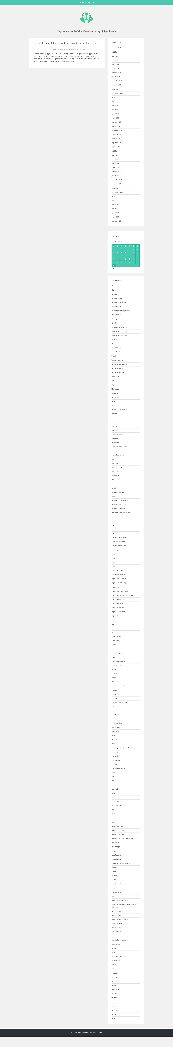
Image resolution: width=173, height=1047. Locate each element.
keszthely (115, 640)
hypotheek (115, 587)
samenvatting (117, 805)
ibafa (113, 620)
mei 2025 (115, 110)
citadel (114, 418)
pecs (113, 772)
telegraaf (115, 876)
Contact (91, 2)
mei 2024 (115, 159)
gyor (113, 521)
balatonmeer (116, 348)
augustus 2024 (116, 147)
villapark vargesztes (119, 956)
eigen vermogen (117, 467)
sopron (114, 822)
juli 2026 (114, 52)
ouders (114, 744)
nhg (113, 711)
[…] (75, 61)
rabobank (115, 789)
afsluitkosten (116, 315)
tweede (114, 880)
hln (113, 529)
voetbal (114, 965)
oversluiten (116, 760)
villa (113, 952)
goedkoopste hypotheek (120, 500)
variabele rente (117, 927)
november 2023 (117, 184)
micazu (114, 694)
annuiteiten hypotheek (120, 331)
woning (114, 994)
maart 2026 (116, 68)
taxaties (114, 867)
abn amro (115, 294)
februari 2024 (116, 172)
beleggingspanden (118, 372)
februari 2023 (116, 221)
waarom (114, 973)
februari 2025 (116, 122)
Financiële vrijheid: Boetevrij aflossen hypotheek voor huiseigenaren (67, 42)
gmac (113, 496)
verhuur (114, 948)
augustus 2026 (116, 48)
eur (113, 480)
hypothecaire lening (119, 583)
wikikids (115, 985)
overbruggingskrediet (119, 752)
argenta (114, 339)
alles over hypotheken (119, 327)
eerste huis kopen (118, 455)
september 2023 (117, 192)
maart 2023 (116, 217)
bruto (113, 405)
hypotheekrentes (118, 608)
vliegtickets (116, 961)
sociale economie (118, 818)
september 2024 (117, 143)
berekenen (115, 377)
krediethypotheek (118, 665)
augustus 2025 (116, 97)
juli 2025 (114, 101)
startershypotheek (118, 834)
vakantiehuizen (117, 911)
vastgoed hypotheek (119, 940)
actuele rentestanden (119, 302)
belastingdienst (117, 360)
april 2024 (115, 163)
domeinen (115, 438)
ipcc (113, 628)
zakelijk (115, 1002)
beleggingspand (117, 368)
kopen (114, 645)
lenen (114, 678)
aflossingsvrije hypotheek (121, 311)
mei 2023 (115, 209)
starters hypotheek (118, 830)
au (112, 344)
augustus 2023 (116, 196)
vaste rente (115, 936)
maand (114, 690)
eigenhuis (115, 471)
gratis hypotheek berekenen (122, 513)
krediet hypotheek (118, 661)
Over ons (83, 2)
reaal (113, 793)
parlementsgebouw (118, 768)
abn (113, 290)
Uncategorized (71, 49)
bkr (113, 381)
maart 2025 (116, 118)
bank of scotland (117, 352)
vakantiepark (116, 915)
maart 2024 (116, 167)
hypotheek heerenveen (120, 591)
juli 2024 (115, 151)
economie (115, 442)
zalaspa (114, 1014)
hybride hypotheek (118, 574)
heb (113, 525)
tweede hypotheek (118, 884)
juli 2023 (114, 200)
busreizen (115, 414)
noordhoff (115, 715)
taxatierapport (117, 859)
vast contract (116, 932)
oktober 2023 (116, 188)
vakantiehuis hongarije (120, 900)
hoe (113, 533)
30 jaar (114, 286)
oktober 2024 (116, 139)
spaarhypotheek (117, 826)
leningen (115, 682)
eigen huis (115, 463)
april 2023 (115, 213)
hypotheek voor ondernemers (122, 595)
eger (113, 459)
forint (114, 488)
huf (113, 562)
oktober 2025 (116, 89)
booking (114, 401)
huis (113, 566)
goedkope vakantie (118, 509)
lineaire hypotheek (118, 686)
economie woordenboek (120, 447)
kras (113, 657)
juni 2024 (115, 155)
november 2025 (117, 85)
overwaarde (116, 764)
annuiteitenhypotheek (120, 335)
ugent (114, 888)
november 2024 (117, 134)
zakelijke (115, 1006)
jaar (113, 632)
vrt (113, 969)
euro (113, 484)
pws (113, 777)
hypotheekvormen (118, 612)
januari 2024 (116, 176)
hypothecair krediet (119, 579)
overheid (115, 756)
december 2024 (117, 130)
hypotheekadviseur (118, 599)
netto (113, 706)
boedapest (115, 393)
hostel (114, 554)
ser (113, 810)
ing (113, 624)
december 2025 (117, 81)
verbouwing (116, 944)
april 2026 (115, 64)
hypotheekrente (117, 603)
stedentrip (115, 843)
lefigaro (114, 673)
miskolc (115, 698)
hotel (113, 558)
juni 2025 (115, 105)
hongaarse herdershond (120, 546)
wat (113, 981)
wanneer (115, 977)
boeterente (115, 397)
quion (114, 781)
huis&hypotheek (117, 570)
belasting (115, 356)
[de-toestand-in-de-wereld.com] (86, 16)
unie (113, 896)
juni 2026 (115, 56)
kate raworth (116, 636)
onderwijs (115, 731)
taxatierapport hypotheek (121, 863)
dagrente (115, 422)
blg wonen (115, 389)
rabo (113, 785)
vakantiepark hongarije (120, 919)
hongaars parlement (119, 541)
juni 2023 (115, 204)
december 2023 (117, 180)
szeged (114, 851)
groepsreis (115, 517)
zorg (113, 1018)
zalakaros (115, 1010)
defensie (115, 430)
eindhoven (115, 476)
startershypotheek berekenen (122, 838)
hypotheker (116, 616)
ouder (114, 735)
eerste (114, 451)
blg (113, 385)
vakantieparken (117, 923)
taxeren (114, 871)
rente (113, 797)
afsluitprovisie (117, 319)
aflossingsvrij (116, 306)
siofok (114, 814)
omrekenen (116, 727)
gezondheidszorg (118, 492)
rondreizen (116, 801)
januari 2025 (116, 126)
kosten (114, 649)
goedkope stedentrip (119, 504)
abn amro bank (117, 298)
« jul (113, 268)
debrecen (115, 426)
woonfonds (115, 998)
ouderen (114, 739)
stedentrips (116, 847)
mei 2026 (115, 60)
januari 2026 (116, 77)
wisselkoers (116, 989)
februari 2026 (116, 73)
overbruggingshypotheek (120, 748)
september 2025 (117, 93)
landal (114, 669)
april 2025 (115, 114)
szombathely (116, 855)
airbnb (114, 323)
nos (113, 719)
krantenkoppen (117, 653)
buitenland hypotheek (119, 410)
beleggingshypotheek (119, 364)
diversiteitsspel (117, 434)
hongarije (115, 550)
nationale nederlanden (120, 702)
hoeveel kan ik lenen (119, 537)
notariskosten (117, 723)
